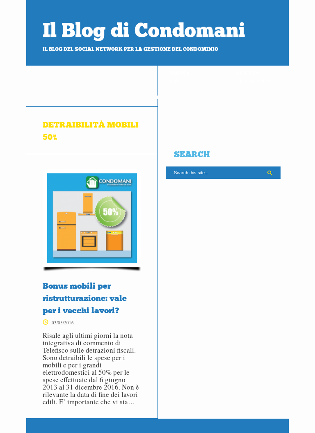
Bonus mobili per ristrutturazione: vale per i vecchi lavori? (85, 298)
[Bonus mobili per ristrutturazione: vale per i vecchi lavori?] (92, 220)
